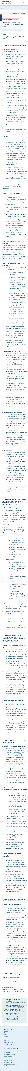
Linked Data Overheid (9, 1054)
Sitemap (6, 1046)
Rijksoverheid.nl (8, 1062)
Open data (7, 1052)
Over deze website (9, 1029)
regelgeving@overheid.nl (12, 1019)
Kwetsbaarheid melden (10, 1048)
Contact (6, 1031)
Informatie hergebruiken (10, 1041)
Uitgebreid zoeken (17, 6)
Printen (22, 13)
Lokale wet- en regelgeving (6, 6)
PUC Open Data (8, 1056)
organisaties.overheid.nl (11, 1014)
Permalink (15, 13)
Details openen (1, 18)
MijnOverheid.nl (8, 1060)
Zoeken (6, 1036)
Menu (24, 2)
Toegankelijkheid (8, 1044)
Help (5, 1034)
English (6, 1033)
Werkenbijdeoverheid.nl (10, 1066)
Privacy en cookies (8, 1042)
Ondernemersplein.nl (9, 1064)
